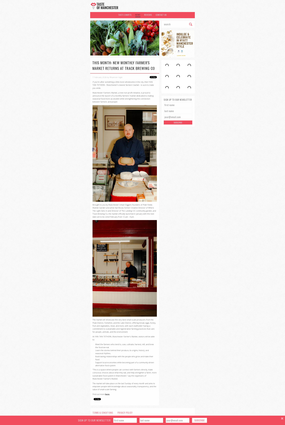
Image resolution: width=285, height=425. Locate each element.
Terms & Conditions (103, 412)
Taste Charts (124, 14)
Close (282, 418)
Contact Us (161, 14)
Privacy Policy (125, 412)
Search (190, 24)
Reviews (148, 14)
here (107, 394)
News (137, 14)
